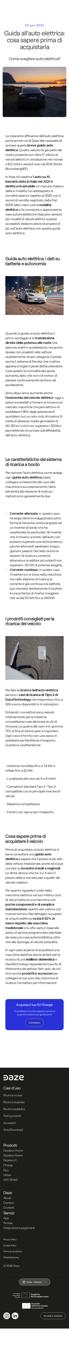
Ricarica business (14, 1102)
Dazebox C (10, 1160)
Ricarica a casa (12, 1095)
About (7, 1198)
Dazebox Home (13, 1150)
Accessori (9, 1123)
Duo (6, 1170)
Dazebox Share (12, 1155)
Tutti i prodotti (12, 1116)
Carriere (8, 1203)
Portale (8, 1223)
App (6, 1218)
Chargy (8, 1165)
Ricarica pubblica (14, 1109)
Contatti (8, 1207)
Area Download (13, 1130)
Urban (7, 1175)
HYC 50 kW (10, 1180)
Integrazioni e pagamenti (19, 1228)
